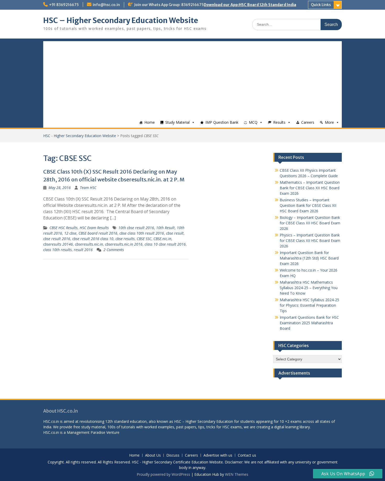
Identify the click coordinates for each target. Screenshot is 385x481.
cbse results (125, 238)
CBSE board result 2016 (98, 233)
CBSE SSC (144, 238)
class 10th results (57, 249)
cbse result (175, 233)
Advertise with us (218, 455)
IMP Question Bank (221, 122)
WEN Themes (236, 474)
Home (149, 122)
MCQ (253, 122)
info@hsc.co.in (106, 4)
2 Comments (113, 249)
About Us (153, 455)
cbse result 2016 (56, 238)
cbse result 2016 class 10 (92, 238)
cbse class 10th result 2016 (141, 233)
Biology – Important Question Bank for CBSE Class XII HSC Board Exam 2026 (310, 223)
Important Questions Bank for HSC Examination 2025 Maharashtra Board (309, 323)
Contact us (247, 455)
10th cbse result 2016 (136, 227)
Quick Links (321, 4)
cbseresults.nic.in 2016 (123, 244)
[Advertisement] (192, 78)
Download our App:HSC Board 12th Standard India (250, 4)
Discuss (172, 455)
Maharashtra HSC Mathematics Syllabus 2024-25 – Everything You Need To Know (309, 288)
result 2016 (83, 249)
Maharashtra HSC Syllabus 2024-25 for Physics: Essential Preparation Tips (309, 305)
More (329, 122)
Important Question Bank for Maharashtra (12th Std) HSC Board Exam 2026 (309, 258)
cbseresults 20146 (58, 244)
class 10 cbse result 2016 (165, 244)
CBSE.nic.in (162, 238)
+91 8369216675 (64, 4)
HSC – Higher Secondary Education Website (120, 20)
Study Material (177, 122)
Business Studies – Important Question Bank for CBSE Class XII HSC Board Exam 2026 (308, 205)
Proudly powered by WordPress (163, 474)
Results (279, 122)
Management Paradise (86, 432)
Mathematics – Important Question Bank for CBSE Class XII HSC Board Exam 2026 (310, 188)
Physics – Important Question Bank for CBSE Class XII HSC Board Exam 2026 (310, 240)
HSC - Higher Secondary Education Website (79, 135)
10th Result (165, 227)
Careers (307, 122)
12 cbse (70, 233)
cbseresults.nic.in (89, 244)
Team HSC (88, 187)
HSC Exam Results (94, 227)
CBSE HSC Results (64, 227)
